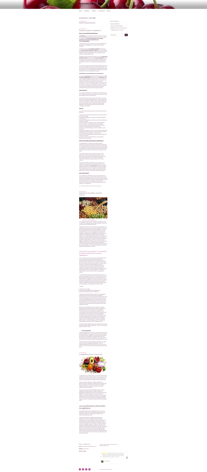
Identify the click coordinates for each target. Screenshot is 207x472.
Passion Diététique (91, 4)
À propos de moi (102, 10)
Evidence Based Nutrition (87, 23)
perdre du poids (94, 165)
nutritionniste (87, 76)
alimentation (86, 41)
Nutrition (94, 10)
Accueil (80, 10)
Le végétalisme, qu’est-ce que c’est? (90, 354)
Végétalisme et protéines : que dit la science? (118, 27)
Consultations (86, 10)
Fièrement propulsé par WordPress (106, 469)
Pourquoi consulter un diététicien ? (90, 30)
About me (109, 10)
